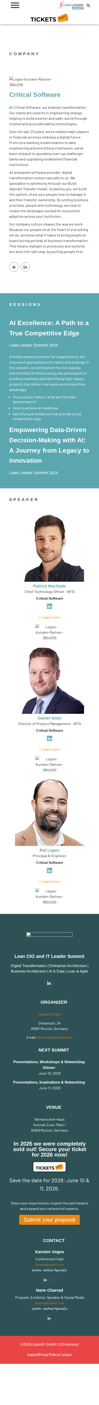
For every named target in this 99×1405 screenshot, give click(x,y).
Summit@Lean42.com (55, 1037)
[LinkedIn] (25, 267)
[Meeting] (53, 1280)
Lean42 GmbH (49, 1014)
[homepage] (13, 267)
